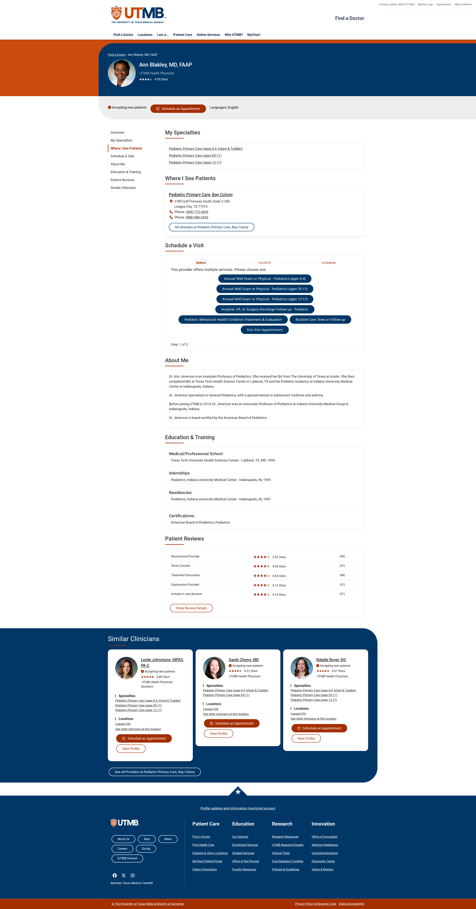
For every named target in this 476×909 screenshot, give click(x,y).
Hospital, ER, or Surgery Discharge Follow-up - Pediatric (264, 309)
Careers (122, 848)
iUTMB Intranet (127, 858)
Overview (117, 132)
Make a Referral (463, 4)
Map (147, 839)
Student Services (243, 853)
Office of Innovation (324, 837)
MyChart (253, 35)
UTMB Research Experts (287, 845)
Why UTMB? (234, 35)
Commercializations (325, 853)
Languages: (218, 107)
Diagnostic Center (323, 861)
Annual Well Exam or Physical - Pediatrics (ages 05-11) (264, 289)
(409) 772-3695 (197, 212)
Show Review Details (191, 608)
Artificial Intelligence (325, 845)
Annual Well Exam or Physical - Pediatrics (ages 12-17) (264, 299)
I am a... (163, 35)
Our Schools (240, 837)
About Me (118, 164)
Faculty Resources (244, 869)
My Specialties (121, 140)
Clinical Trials (281, 853)
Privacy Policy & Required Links (315, 904)
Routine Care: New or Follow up (320, 319)
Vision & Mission (323, 869)
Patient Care (182, 35)
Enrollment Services (245, 845)
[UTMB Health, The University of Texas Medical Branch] (125, 823)
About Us (123, 839)
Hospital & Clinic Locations (210, 853)
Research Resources (285, 837)
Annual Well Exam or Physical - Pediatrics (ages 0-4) (264, 278)
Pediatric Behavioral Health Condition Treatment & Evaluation (233, 319)
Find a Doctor (349, 18)
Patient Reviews (122, 180)
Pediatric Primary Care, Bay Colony (201, 194)
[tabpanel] (265, 307)
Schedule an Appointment (180, 109)
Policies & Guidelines (285, 869)
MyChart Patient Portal (207, 861)
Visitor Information (204, 869)
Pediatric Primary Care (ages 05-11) (195, 155)
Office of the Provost (245, 861)
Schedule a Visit (122, 156)
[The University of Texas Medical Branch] (139, 14)
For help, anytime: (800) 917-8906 (396, 4)
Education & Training (126, 172)
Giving (146, 848)
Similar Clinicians (123, 188)
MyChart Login (425, 4)
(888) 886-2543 (197, 217)
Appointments (444, 4)
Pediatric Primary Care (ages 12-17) (195, 162)
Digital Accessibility (351, 904)
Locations (145, 35)
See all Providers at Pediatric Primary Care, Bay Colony (155, 772)
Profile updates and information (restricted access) (238, 808)
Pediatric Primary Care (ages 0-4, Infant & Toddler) (206, 149)
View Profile (131, 749)
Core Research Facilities (287, 861)
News (168, 839)
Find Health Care (203, 845)
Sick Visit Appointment (265, 329)
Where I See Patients (126, 148)
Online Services (208, 35)
